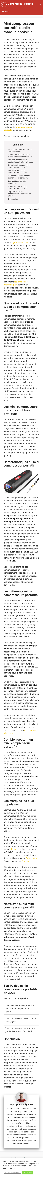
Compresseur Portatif (20, 3)
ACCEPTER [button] (28, 1173)
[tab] (21, 1009)
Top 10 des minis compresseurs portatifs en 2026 (19, 194)
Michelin (15, 849)
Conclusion (13, 199)
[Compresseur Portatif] (4, 4)
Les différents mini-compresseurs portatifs (18, 171)
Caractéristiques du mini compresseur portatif (19, 166)
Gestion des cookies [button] (12, 1173)
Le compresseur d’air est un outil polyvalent (20, 150)
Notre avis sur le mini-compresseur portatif (17, 187)
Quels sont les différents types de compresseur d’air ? (20, 156)
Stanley (25, 861)
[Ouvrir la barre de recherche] (39, 4)
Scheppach (31, 858)
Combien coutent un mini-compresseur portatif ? (19, 177)
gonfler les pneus (21, 242)
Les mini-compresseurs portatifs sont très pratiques (20, 161)
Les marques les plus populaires (17, 182)
